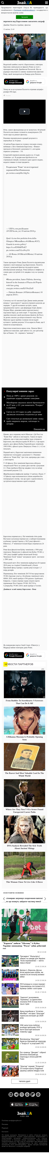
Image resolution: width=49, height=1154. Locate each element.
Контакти (5, 1132)
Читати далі (24, 1081)
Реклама (5, 1124)
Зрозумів (24, 17)
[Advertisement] (24, 201)
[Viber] (21, 1094)
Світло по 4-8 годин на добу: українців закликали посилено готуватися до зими (24, 413)
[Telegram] (16, 1094)
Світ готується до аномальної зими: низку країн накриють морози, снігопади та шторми (25, 421)
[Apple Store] (17, 1104)
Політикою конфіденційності (24, 10)
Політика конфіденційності (11, 1120)
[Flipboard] (32, 1094)
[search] (2, 2)
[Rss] (11, 1094)
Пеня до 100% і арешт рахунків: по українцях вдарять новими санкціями (22, 397)
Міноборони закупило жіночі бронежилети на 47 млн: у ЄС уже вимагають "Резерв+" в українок (25, 405)
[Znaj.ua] (24, 3)
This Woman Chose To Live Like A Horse (24, 882)
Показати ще (39, 429)
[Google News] (27, 1094)
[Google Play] (31, 1104)
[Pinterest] (38, 1094)
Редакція (5, 1128)
